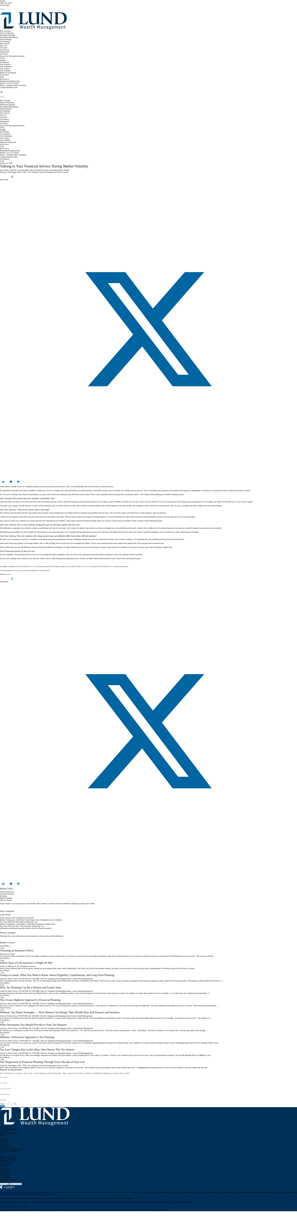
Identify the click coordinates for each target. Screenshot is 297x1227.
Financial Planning (7, 33)
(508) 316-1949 (5, 3)
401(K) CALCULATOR (9, 83)
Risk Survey (4, 79)
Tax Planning (5, 41)
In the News (4, 75)
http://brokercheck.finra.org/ (99, 1202)
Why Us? (3, 46)
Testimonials (4, 52)
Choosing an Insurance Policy (17, 950)
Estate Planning (5, 39)
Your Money (4, 62)
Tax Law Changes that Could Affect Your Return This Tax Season (37, 1049)
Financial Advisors (7, 892)
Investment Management (9, 37)
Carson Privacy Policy (8, 1206)
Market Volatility (6, 898)
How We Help (5, 31)
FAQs (2, 58)
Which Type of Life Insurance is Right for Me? (26, 962)
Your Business (5, 64)
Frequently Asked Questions (10, 1151)
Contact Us (4, 909)
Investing (3, 896)
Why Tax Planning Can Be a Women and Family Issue (30, 987)
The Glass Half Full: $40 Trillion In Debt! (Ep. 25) (18, 922)
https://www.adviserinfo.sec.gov (75, 1202)
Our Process (4, 50)
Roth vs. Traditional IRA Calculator (13, 85)
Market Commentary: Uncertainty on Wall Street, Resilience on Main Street (27, 924)
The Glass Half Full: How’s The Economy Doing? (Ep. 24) (22, 926)
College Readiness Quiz (9, 87)
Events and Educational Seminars (12, 56)
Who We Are (5, 44)
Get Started (4, 940)
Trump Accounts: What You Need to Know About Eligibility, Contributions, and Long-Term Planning (57, 975)
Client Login (4, 5)
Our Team (3, 54)
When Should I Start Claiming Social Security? (17, 918)
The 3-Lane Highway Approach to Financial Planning (30, 999)
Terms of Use (22, 1206)
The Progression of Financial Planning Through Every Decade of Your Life (42, 1061)
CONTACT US (6, 89)
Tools (2, 77)
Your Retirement (6, 67)
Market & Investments (8, 73)
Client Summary (16, 1184)
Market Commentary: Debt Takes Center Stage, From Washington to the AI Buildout (31, 920)
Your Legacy (5, 69)
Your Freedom (5, 71)
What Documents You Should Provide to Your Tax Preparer (33, 1024)
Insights (3, 60)
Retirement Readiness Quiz (10, 81)
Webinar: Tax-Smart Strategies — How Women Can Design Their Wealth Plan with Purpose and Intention (60, 1012)
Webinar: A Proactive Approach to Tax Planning (27, 1037)
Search (2, 1)
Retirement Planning (7, 35)
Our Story (3, 48)
